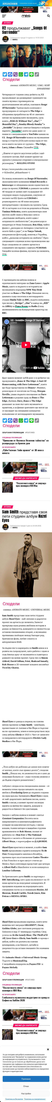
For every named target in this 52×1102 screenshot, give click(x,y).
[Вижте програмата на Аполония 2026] (26, 5)
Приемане (26, 1079)
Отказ (26, 1086)
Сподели (11, 79)
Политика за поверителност (34, 1099)
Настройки (26, 1093)
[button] (48, 1049)
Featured (30, 433)
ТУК (36, 147)
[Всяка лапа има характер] (26, 12)
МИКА (15, 40)
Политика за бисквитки (14, 1099)
